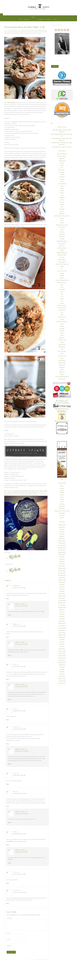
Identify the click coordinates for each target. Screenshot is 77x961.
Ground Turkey (62, 243)
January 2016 (62, 570)
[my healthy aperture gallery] (62, 421)
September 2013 (62, 635)
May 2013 (62, 644)
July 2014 (62, 612)
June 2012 (61, 669)
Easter (62, 211)
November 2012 (62, 658)
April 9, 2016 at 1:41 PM (19, 874)
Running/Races (7, 33)
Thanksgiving (62, 346)
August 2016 (62, 554)
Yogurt (62, 374)
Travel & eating (62, 351)
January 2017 (62, 543)
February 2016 (62, 568)
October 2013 (62, 632)
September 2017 (62, 524)
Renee (15, 624)
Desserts (33, 30)
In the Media (62, 513)
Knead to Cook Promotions (62, 264)
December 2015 (62, 573)
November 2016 (62, 547)
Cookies (62, 199)
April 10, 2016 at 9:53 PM (19, 892)
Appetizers (62, 158)
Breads (62, 174)
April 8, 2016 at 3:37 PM (21, 852)
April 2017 (62, 536)
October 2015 (62, 577)
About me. (61, 488)
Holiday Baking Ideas (22, 31)
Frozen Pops (62, 227)
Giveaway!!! (9, 31)
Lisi (14, 791)
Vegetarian (62, 365)
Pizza (62, 296)
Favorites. (62, 515)
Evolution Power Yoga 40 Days (62, 511)
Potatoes (62, 303)
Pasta (62, 291)
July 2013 (62, 639)
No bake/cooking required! (62, 280)
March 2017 (62, 538)
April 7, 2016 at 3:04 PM (19, 587)
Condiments (62, 197)
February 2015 (62, 596)
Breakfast (24, 30)
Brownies (62, 179)
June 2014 (61, 614)
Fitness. (62, 222)
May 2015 (62, 589)
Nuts (32, 31)
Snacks (12, 33)
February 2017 (62, 540)
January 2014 (62, 625)
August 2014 (62, 609)
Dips (62, 206)
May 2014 (62, 616)
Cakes (62, 186)
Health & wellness (62, 248)
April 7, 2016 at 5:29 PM (19, 626)
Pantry (62, 287)
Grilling (62, 238)
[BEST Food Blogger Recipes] (62, 407)
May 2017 (62, 534)
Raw (62, 312)
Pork (62, 300)
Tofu (62, 349)
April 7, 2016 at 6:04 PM (21, 644)
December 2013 (62, 628)
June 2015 (61, 586)
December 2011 (62, 683)
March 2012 (62, 676)
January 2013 (62, 653)
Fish (62, 220)
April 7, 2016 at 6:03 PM (21, 686)
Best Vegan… (62, 170)
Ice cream (62, 257)
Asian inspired (62, 160)
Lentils (62, 266)
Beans (62, 165)
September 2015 (62, 579)
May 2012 (62, 671)
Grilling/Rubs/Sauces (62, 241)
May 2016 (62, 561)
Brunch (29, 30)
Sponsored (17, 33)
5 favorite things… (62, 156)
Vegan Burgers (62, 360)
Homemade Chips (62, 255)
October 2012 (62, 660)
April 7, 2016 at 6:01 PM (19, 666)
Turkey (62, 353)
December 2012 (62, 655)
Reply (7, 598)
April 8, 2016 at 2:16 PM (19, 833)
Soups (62, 335)
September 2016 (62, 552)
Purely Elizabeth (11, 102)
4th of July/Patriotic (62, 153)
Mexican (62, 273)
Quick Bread (44, 31)
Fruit (62, 229)
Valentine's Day (62, 356)
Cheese (62, 190)
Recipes (62, 490)
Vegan (21, 33)
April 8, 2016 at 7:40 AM (19, 729)
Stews (62, 342)
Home (62, 486)
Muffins (29, 31)
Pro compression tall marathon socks (19, 493)
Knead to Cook (17, 6)
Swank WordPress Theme (40, 959)
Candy (61, 188)
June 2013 (61, 641)
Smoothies (61, 330)
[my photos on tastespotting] (62, 403)
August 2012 (62, 664)
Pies (62, 294)
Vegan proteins (26, 33)
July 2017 (62, 529)
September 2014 (62, 607)
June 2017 (61, 531)
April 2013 (62, 646)
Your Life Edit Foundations (62, 376)
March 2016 (62, 566)
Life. (62, 268)
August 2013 (62, 637)
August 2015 (62, 582)
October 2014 (62, 605)
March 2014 (62, 621)
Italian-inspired (62, 261)
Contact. (62, 517)
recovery (6, 494)
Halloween (61, 245)
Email (9, 939)
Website (9, 945)
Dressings (62, 209)
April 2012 (62, 674)
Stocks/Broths (62, 344)
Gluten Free (14, 31)
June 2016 (61, 559)
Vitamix (62, 369)
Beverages (61, 172)
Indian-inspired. (62, 259)
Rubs (62, 314)
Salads (62, 319)
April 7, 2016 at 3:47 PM (21, 606)
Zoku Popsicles (62, 379)
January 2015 (62, 598)
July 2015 (62, 584)
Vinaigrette (62, 367)
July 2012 (62, 667)
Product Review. (37, 31)
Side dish (62, 328)
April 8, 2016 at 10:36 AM (19, 793)
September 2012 (62, 662)
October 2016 (62, 550)
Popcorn (62, 298)
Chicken (62, 193)
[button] (1, 14)
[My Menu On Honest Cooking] (62, 433)
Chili (62, 195)
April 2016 (62, 563)
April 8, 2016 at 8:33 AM (19, 775)
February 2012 (62, 678)
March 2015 (62, 593)
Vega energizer (32, 493)
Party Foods (62, 289)
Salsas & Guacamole (62, 321)
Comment (9, 918)
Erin (14, 831)
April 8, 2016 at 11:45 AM (21, 813)
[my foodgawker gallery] (62, 401)
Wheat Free (33, 33)
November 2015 (62, 575)
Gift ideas (62, 232)
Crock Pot (62, 202)
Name (9, 933)
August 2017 (62, 527)
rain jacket (36, 491)
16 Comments (39, 33)
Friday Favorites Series (62, 225)
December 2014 (62, 600)
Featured (62, 218)
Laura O (15, 585)
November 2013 (62, 630)
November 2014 (62, 602)
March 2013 (62, 648)
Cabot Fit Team (62, 183)
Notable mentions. (62, 282)
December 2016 (62, 545)
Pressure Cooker (62, 305)
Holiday (62, 250)
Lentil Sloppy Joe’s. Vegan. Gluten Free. (62, 146)
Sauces (62, 323)
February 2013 (62, 651)
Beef (62, 167)
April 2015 (62, 591)
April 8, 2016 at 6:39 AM (19, 710)
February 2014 (62, 623)
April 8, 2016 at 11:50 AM (21, 751)
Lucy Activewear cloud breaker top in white (23, 491)
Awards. (62, 163)
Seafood (62, 326)
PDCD (49, 959)
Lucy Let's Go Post (62, 271)
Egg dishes (62, 213)
